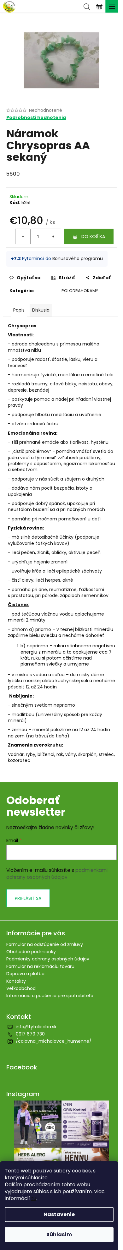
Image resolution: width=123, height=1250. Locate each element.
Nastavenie (59, 1214)
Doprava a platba (25, 973)
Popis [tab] (19, 310)
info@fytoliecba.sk (36, 1027)
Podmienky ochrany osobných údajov (47, 959)
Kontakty (16, 981)
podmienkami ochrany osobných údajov (57, 873)
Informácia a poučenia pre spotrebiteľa (49, 995)
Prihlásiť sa (28, 898)
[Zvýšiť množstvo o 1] (53, 236)
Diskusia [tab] (41, 310)
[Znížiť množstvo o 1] (23, 236)
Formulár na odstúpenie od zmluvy (44, 944)
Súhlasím (59, 1234)
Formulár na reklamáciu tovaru (40, 966)
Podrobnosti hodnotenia (36, 118)
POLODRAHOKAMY (80, 291)
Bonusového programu (77, 258)
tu (33, 1198)
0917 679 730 (30, 1034)
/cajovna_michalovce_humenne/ (53, 1041)
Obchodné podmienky (31, 951)
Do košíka (93, 236)
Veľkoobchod (21, 988)
